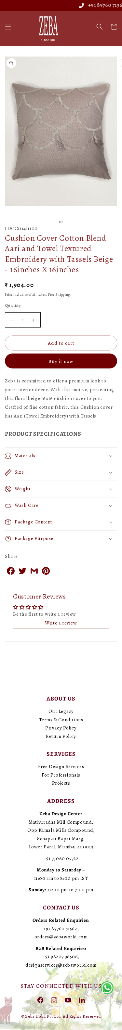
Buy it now (61, 361)
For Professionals (61, 775)
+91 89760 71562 (99, 5)
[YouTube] (68, 999)
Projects (61, 783)
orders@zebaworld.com (61, 936)
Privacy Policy (60, 728)
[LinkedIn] (81, 999)
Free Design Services (61, 766)
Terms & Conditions (61, 719)
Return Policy (61, 736)
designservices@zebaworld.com (61, 965)
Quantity (13, 305)
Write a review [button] (61, 623)
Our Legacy (61, 711)
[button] (8, 26)
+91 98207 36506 (60, 956)
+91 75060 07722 (61, 858)
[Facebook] (40, 999)
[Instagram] (54, 999)
